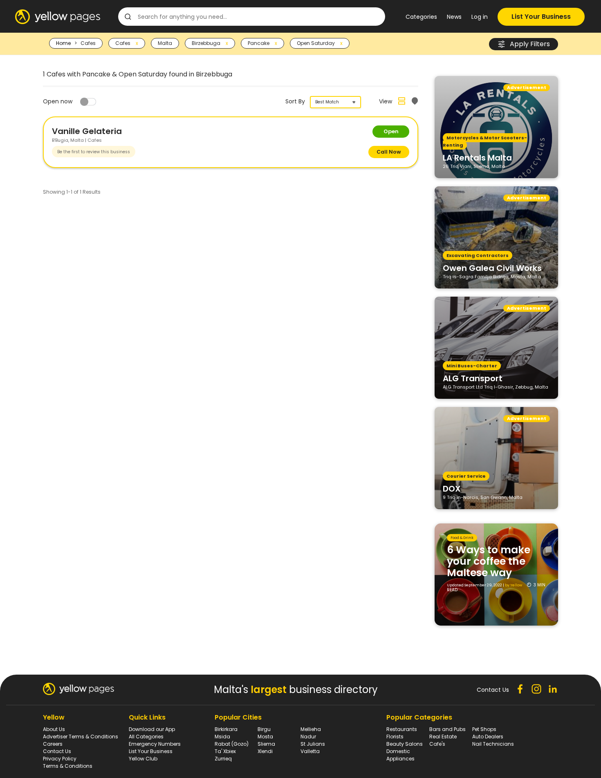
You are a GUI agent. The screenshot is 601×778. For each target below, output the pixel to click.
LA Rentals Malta (477, 157)
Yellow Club (143, 758)
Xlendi (265, 751)
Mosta (265, 736)
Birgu (264, 729)
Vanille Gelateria (87, 131)
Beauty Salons (404, 743)
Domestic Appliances (400, 755)
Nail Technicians (493, 743)
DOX (452, 488)
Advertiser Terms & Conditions (80, 736)
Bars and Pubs (447, 729)
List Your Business (541, 16)
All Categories (146, 736)
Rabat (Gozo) (232, 743)
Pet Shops (484, 729)
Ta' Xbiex (225, 751)
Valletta (310, 751)
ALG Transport (472, 378)
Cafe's (437, 743)
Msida (222, 736)
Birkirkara (226, 729)
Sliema (266, 743)
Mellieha (310, 729)
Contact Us (57, 751)
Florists (395, 736)
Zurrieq (223, 758)
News (454, 17)
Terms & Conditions (67, 765)
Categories (421, 17)
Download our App (152, 729)
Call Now (389, 151)
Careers (53, 743)
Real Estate (443, 736)
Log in (479, 17)
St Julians (312, 743)
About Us (54, 729)
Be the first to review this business (93, 152)
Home (63, 43)
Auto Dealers (487, 736)
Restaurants (401, 729)
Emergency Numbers (155, 743)
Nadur (308, 736)
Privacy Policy (59, 758)
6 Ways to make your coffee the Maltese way (488, 561)
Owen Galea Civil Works (492, 267)
